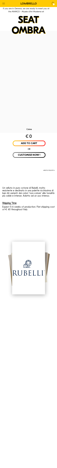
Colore (29, 129)
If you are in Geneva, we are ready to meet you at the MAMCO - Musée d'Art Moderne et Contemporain (26, 11)
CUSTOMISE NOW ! (29, 155)
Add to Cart (29, 143)
